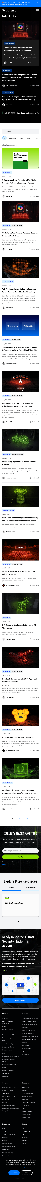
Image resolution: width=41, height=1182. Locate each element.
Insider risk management (30, 1018)
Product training (7, 1152)
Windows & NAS (7, 1090)
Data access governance (10, 1038)
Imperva (24, 1140)
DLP (3, 1041)
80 (28, 818)
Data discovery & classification (7, 1022)
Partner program (27, 1111)
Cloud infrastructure (8, 1096)
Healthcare (25, 1045)
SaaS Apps (5, 1093)
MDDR (4, 1067)
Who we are (25, 1087)
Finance (24, 1042)
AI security (25, 1027)
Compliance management (30, 1024)
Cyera (23, 1134)
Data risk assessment (28, 1030)
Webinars (5, 1137)
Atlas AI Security (7, 1044)
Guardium (25, 1137)
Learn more (22, 4)
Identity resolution (8, 1047)
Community (6, 1149)
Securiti (24, 1143)
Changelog (5, 1076)
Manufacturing (26, 1048)
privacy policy (20, 1167)
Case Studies (30, 887)
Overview (5, 1018)
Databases (5, 1099)
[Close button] (37, 2)
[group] (20, 905)
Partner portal (26, 1117)
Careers (24, 1090)
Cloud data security (28, 1033)
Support (4, 1131)
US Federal (25, 1054)
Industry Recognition (28, 1102)
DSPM (4, 1026)
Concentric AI (26, 1131)
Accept (14, 1173)
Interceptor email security (10, 1056)
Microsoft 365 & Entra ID (10, 1087)
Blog (3, 1128)
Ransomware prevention (29, 1021)
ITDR (3, 1053)
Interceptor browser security (8, 1060)
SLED (23, 1051)
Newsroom (25, 1099)
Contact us (25, 1105)
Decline (26, 1173)
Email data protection (9, 1064)
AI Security (12, 138)
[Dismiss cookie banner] (36, 1157)
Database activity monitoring (7, 1031)
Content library (7, 1143)
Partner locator (26, 1114)
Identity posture (7, 1050)
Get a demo (19, 1000)
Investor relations (27, 1093)
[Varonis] (9, 10)
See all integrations (8, 1105)
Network (5, 1102)
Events (4, 1140)
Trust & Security (27, 1096)
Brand (23, 1108)
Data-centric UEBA (8, 1035)
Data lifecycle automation (30, 1036)
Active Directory (25, 138)
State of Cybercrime (8, 1134)
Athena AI (5, 1073)
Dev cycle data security (29, 1039)
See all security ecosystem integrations (10, 1110)
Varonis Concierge (8, 1070)
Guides (11, 887)
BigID (23, 1128)
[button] (37, 10)
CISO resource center (9, 1146)
